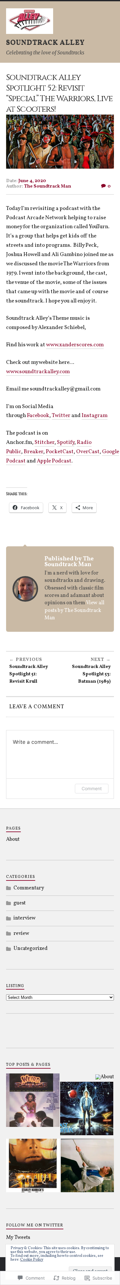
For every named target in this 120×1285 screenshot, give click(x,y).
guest (19, 903)
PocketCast (60, 451)
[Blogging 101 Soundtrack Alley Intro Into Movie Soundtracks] (87, 1166)
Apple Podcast (54, 461)
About (13, 839)
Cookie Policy (31, 1259)
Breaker (33, 451)
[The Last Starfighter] (87, 1109)
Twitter (61, 415)
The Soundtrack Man (47, 186)
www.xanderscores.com (75, 345)
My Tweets (18, 1237)
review (21, 933)
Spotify (65, 442)
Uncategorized (30, 948)
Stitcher (44, 442)
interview (24, 918)
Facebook (38, 415)
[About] (104, 1076)
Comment (92, 788)
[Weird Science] (33, 1101)
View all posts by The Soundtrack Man (74, 610)
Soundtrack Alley (45, 43)
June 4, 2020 (32, 181)
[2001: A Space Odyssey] (33, 1166)
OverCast (88, 451)
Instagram (95, 415)
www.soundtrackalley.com (38, 371)
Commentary (28, 888)
